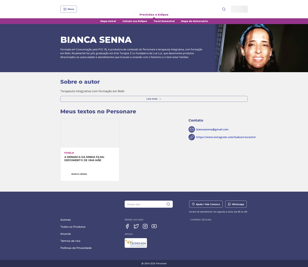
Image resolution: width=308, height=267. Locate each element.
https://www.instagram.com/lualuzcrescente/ (226, 137)
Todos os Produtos (73, 226)
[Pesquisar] (224, 9)
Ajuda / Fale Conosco (208, 204)
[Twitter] (136, 226)
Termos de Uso (70, 240)
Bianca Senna (79, 174)
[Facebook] (127, 226)
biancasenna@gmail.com (212, 129)
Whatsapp (238, 204)
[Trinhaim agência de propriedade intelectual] (136, 247)
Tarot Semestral (164, 21)
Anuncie (65, 233)
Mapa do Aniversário (194, 21)
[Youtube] (154, 226)
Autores (65, 219)
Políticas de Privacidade (76, 248)
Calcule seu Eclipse (134, 21)
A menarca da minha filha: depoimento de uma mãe (84, 159)
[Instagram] (145, 226)
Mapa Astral (108, 21)
